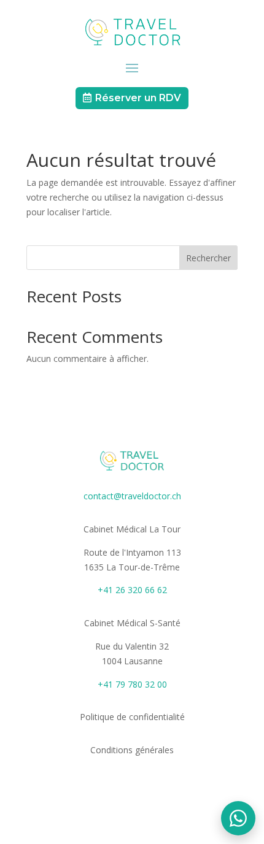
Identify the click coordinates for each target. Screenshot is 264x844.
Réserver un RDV (138, 98)
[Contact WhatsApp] (238, 818)
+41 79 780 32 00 (132, 684)
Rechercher (208, 258)
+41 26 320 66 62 (132, 590)
